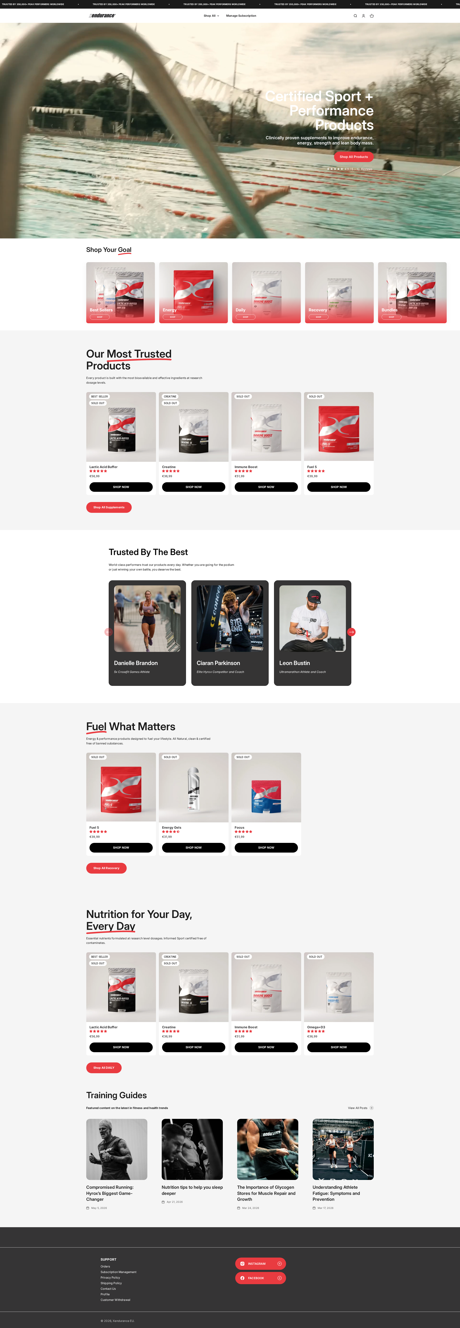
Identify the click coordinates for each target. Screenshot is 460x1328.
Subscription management (118, 1272)
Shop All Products (354, 157)
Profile (105, 1294)
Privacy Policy (110, 1277)
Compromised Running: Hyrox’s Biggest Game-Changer (110, 1193)
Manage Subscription (241, 15)
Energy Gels (171, 827)
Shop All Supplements (109, 507)
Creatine (169, 467)
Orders (105, 1266)
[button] (98, 471)
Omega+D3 (316, 1027)
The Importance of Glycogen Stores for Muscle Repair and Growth (266, 1193)
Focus (239, 827)
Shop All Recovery (106, 868)
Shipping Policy (111, 1283)
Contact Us (108, 1288)
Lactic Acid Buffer (103, 467)
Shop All (209, 15)
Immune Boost (246, 467)
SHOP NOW (121, 487)
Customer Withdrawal (115, 1300)
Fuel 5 (312, 467)
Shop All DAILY (103, 1067)
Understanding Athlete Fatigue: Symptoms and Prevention (336, 1193)
